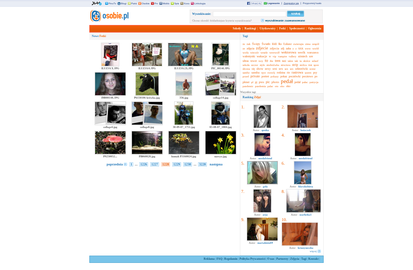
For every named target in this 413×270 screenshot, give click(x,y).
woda (246, 52)
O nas (270, 258)
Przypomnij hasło (312, 3)
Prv (156, 3)
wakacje (262, 56)
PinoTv (112, 3)
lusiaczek (305, 130)
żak (248, 43)
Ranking (252, 97)
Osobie (146, 3)
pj (256, 82)
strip (295, 65)
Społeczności (296, 28)
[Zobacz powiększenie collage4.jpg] (110, 124)
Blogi (123, 3)
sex (281, 68)
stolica (303, 65)
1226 (143, 164)
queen (308, 72)
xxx (300, 48)
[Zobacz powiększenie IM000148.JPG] (110, 94)
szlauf (315, 60)
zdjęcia (250, 48)
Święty (256, 44)
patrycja (314, 82)
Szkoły (237, 28)
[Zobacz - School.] (303, 211)
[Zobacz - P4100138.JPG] (302, 127)
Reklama (209, 258)
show (259, 68)
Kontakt (313, 258)
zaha (288, 48)
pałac (305, 82)
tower (253, 61)
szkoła (246, 65)
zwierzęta (298, 43)
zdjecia (274, 48)
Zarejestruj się (291, 3)
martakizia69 (265, 242)
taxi (284, 61)
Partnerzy (282, 258)
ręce (263, 72)
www (308, 48)
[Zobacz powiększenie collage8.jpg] (147, 124)
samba (255, 72)
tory (261, 60)
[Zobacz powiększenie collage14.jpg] (220, 94)
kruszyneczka (305, 247)
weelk (301, 52)
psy (315, 72)
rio (288, 72)
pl (252, 82)
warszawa (312, 52)
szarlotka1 (305, 214)
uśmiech (302, 56)
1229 (176, 164)
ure (311, 56)
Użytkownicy (268, 28)
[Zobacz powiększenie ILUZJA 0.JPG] (147, 65)
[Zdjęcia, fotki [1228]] (109, 20)
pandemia (260, 86)
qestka (265, 130)
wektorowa (288, 52)
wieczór (254, 52)
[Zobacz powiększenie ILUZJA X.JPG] (110, 65)
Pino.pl (97, 3)
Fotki (282, 28)
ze (244, 48)
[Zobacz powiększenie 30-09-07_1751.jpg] (183, 124)
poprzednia (115, 164)
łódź (274, 44)
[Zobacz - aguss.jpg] (262, 127)
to (266, 60)
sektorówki (301, 68)
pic (268, 82)
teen (277, 61)
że (244, 43)
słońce (306, 60)
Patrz (134, 3)
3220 (202, 164)
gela (265, 186)
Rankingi (250, 28)
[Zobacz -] (262, 155)
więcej (313, 251)
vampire (282, 56)
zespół (315, 43)
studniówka (272, 65)
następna (216, 164)
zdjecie (262, 48)
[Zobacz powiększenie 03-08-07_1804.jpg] (220, 124)
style (262, 65)
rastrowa (297, 72)
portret (265, 76)
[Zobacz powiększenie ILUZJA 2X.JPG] (185, 65)
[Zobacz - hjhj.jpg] (262, 211)
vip (274, 56)
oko (282, 86)
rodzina (281, 72)
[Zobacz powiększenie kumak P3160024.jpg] (184, 153)
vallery (292, 56)
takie (290, 60)
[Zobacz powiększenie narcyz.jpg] (220, 153)
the (271, 60)
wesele (264, 52)
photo (275, 82)
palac (270, 86)
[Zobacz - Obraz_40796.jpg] (262, 239)
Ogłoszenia (314, 28)
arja (265, 214)
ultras (246, 61)
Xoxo (187, 3)
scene (312, 68)
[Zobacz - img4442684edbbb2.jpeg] (303, 183)
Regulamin (231, 258)
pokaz (283, 76)
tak (296, 60)
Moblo (166, 3)
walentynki (249, 56)
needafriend (265, 158)
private (255, 76)
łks (280, 44)
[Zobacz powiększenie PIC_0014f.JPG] (221, 65)
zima (307, 43)
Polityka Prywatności (252, 258)
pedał (287, 81)
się (253, 68)
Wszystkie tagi (248, 91)
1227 (154, 164)
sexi (274, 68)
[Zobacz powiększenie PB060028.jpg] (147, 153)
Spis (176, 3)
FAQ (219, 258)
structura (285, 65)
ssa (310, 65)
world (315, 48)
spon (316, 65)
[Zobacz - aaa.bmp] (262, 183)
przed (246, 76)
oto (276, 86)
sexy (268, 68)
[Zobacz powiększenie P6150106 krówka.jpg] (147, 94)
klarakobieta (305, 186)
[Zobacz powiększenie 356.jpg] (183, 94)
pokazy (275, 76)
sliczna (246, 68)
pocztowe (307, 76)
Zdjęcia (294, 258)
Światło (266, 44)
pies (261, 82)
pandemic (248, 86)
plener (246, 82)
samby (246, 72)
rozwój (271, 72)
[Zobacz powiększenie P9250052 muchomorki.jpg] (110, 153)
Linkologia (200, 3)
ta (301, 60)
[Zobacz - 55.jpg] (300, 245)
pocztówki (294, 76)
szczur (254, 65)
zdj (282, 48)
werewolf (274, 52)
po (316, 76)
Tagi (303, 258)
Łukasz (287, 44)
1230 (187, 164)
